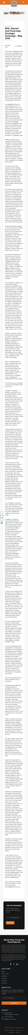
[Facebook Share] (1, 512)
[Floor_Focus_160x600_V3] (14, 13)
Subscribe (10, 923)
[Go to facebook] (11, 964)
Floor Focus (9, 26)
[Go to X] (14, 964)
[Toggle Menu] (4, 2)
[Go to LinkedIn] (17, 964)
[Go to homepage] (14, 4)
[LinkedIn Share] (1, 519)
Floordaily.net (11, 954)
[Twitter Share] (1, 516)
